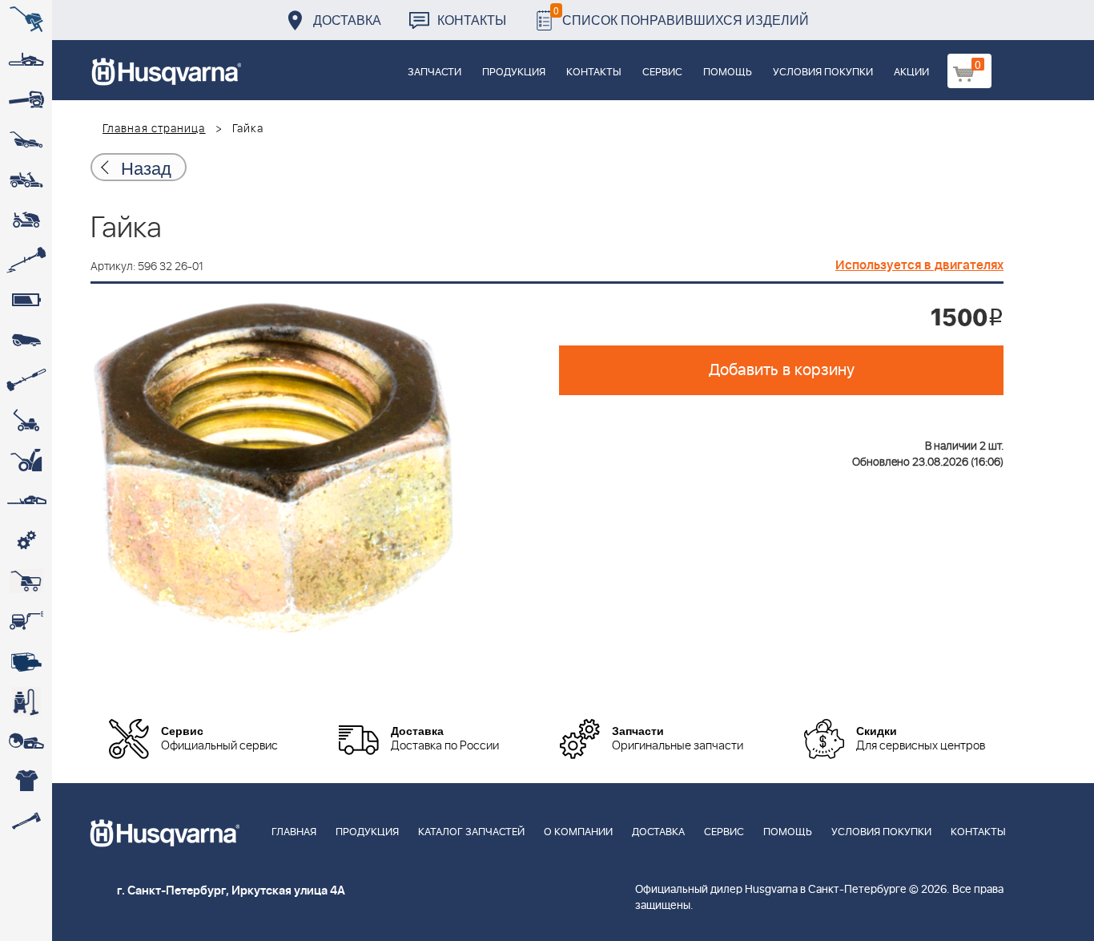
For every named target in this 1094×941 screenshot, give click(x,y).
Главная (293, 832)
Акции (911, 72)
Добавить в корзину (782, 370)
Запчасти (434, 72)
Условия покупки (823, 72)
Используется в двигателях (919, 265)
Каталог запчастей (471, 832)
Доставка (347, 19)
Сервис (662, 72)
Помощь (727, 72)
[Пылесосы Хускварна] (26, 701)
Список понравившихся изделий (681, 15)
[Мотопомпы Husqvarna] (26, 661)
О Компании (578, 832)
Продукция (513, 72)
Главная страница (154, 129)
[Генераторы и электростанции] (26, 581)
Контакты (471, 19)
